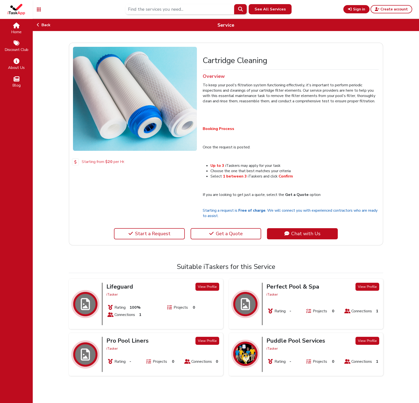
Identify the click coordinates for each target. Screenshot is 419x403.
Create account (393, 9)
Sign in (358, 9)
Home (16, 32)
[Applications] (39, 9)
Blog (16, 85)
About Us (16, 67)
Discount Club (16, 49)
